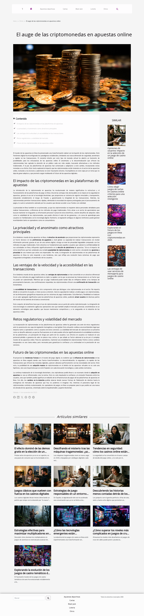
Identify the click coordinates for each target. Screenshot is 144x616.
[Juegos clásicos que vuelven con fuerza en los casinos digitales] (32, 476)
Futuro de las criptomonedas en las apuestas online (35, 143)
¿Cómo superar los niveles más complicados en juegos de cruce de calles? (111, 533)
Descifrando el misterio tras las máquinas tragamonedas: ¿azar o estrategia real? (72, 451)
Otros (106, 9)
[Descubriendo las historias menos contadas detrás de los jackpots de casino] (111, 476)
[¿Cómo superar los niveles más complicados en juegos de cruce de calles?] (111, 516)
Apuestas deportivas (47, 9)
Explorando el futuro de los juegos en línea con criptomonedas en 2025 (116, 233)
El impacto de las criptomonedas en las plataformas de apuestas (40, 123)
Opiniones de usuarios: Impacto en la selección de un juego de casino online (117, 153)
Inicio (15, 21)
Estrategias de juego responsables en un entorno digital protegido (70, 494)
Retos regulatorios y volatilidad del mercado (32, 138)
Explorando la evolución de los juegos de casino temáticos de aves (32, 573)
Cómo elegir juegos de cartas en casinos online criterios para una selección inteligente (116, 192)
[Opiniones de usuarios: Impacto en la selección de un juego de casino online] (117, 135)
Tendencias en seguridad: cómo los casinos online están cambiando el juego (110, 451)
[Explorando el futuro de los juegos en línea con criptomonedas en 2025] (117, 214)
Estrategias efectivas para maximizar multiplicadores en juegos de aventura (31, 533)
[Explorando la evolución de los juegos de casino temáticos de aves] (32, 555)
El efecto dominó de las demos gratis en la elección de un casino (32, 451)
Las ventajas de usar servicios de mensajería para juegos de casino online (115, 273)
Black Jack (79, 9)
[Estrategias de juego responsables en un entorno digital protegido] (72, 476)
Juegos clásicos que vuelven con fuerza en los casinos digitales (32, 492)
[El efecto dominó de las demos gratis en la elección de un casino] (32, 434)
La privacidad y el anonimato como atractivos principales (37, 128)
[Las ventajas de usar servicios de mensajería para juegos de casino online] (117, 255)
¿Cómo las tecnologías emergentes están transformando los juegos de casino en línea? (70, 535)
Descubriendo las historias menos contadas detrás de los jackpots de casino (110, 494)
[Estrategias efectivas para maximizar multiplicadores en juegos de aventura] (32, 516)
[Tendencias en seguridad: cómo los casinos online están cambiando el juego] (111, 434)
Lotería (93, 9)
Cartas (65, 9)
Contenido (21, 118)
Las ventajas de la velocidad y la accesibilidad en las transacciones (40, 133)
